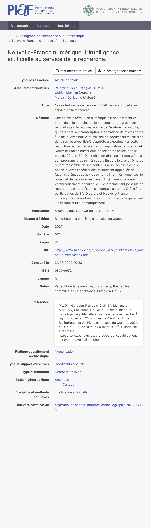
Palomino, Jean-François (73, 88)
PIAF (11, 36)
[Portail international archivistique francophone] (32, 10)
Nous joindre (66, 26)
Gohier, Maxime (66, 93)
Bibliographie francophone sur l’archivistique (52, 36)
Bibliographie (20, 26)
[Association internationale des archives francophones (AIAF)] (112, 10)
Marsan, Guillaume (68, 97)
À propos (43, 26)
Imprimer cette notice (75, 71)
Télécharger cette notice (119, 71)
